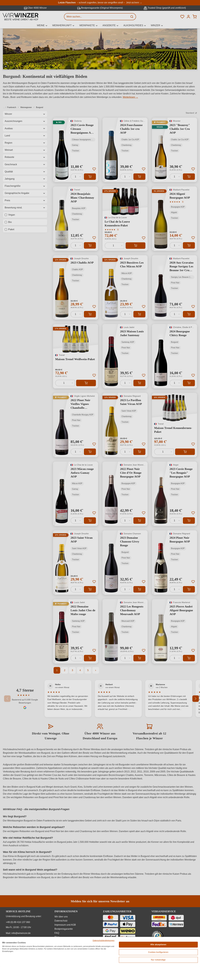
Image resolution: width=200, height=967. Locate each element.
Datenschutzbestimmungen (103, 940)
